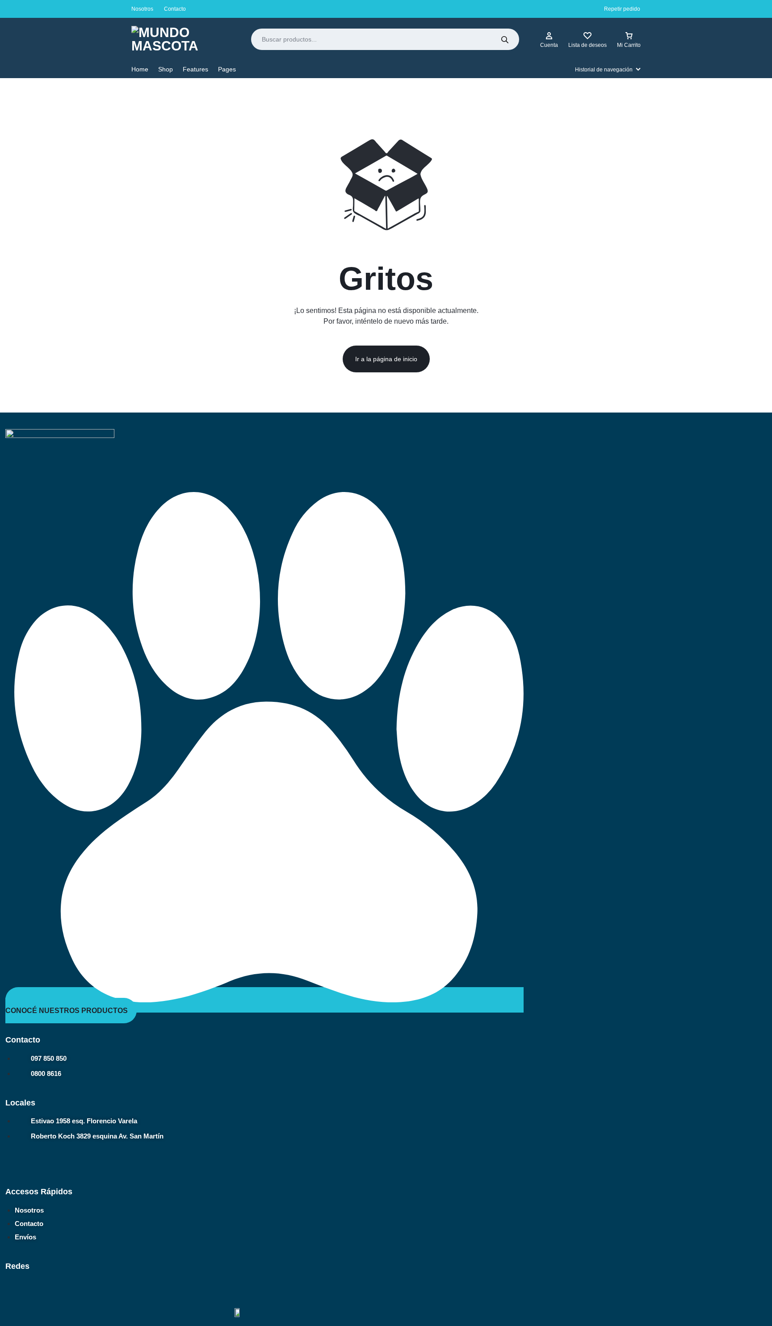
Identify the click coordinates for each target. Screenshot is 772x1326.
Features (195, 69)
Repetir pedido (622, 9)
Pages (227, 69)
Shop (165, 69)
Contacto (175, 9)
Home (139, 69)
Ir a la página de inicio (386, 359)
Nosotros (142, 9)
